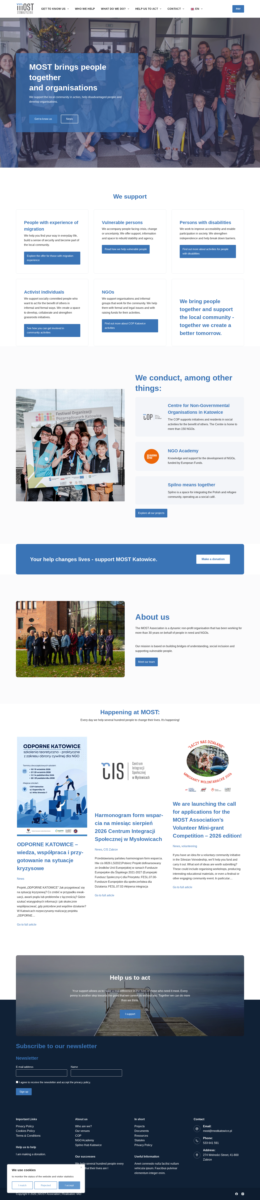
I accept (69, 1185)
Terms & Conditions (28, 1135)
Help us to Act (146, 8)
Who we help (85, 8)
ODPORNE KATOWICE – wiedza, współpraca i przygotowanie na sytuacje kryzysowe (50, 856)
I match (22, 1185)
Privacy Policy (25, 1126)
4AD (78, 1193)
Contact (174, 8)
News (20, 878)
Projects (139, 1126)
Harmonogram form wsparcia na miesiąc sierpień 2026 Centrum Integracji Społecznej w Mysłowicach (129, 827)
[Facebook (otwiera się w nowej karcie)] (236, 1194)
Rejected (46, 1185)
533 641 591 (211, 1142)
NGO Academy (183, 450)
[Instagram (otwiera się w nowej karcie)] (242, 1194)
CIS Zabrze (110, 849)
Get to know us (53, 8)
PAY (238, 8)
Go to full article (26, 924)
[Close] (81, 1167)
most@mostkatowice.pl (217, 1130)
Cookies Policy (25, 1130)
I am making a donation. (31, 1154)
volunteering (189, 846)
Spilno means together (191, 484)
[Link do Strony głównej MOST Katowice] (25, 9)
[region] (46, 1178)
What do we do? (113, 8)
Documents (141, 1130)
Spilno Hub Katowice (88, 1145)
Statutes (139, 1140)
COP (78, 1135)
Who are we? (83, 1126)
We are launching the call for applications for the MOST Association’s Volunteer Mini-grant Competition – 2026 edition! (207, 820)
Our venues (82, 1130)
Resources (141, 1135)
